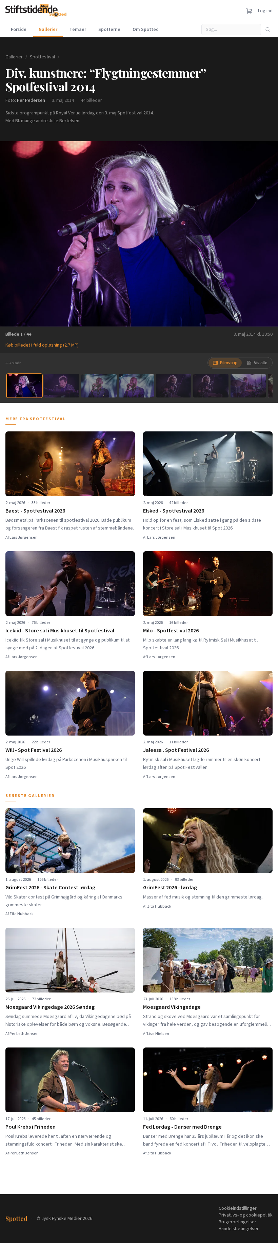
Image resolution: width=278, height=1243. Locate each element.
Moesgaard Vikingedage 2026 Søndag (50, 1007)
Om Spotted (146, 29)
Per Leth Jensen (24, 1034)
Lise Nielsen (158, 1034)
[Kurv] (249, 10)
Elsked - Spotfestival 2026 (173, 511)
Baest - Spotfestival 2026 (35, 511)
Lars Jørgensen (23, 537)
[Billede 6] (211, 385)
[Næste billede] (264, 234)
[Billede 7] (248, 385)
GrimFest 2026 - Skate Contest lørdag (50, 887)
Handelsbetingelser (239, 1228)
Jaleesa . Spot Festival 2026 (176, 750)
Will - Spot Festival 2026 (33, 750)
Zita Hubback (21, 914)
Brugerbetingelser (237, 1222)
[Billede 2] (61, 385)
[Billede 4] (136, 385)
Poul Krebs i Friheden (30, 1127)
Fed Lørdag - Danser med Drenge (182, 1127)
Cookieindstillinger (238, 1208)
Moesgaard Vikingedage (172, 1007)
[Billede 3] (99, 385)
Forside (18, 29)
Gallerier (48, 29)
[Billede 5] (173, 385)
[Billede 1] (24, 385)
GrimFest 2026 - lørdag (170, 887)
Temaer (78, 29)
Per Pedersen (31, 100)
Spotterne (109, 29)
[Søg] (268, 29)
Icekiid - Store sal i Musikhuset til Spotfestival (59, 630)
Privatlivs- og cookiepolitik (246, 1215)
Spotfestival (42, 57)
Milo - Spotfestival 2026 (171, 630)
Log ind (265, 10)
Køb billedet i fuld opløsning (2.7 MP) (42, 345)
